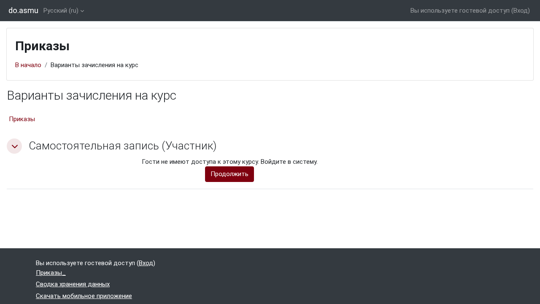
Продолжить (229, 174)
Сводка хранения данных (73, 284)
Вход (520, 10)
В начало (28, 65)
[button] (14, 146)
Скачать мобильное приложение (84, 296)
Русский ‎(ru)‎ (60, 10)
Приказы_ (51, 273)
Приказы (22, 119)
